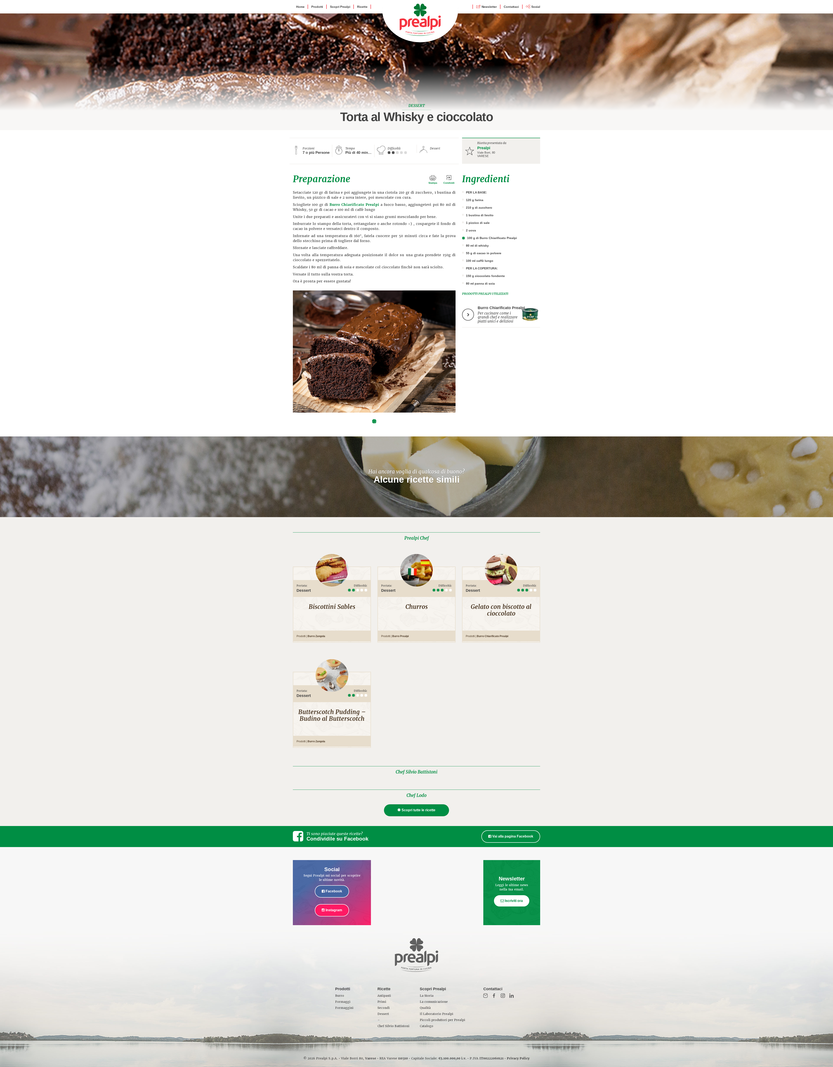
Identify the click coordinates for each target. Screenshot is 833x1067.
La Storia (426, 996)
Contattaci (511, 6)
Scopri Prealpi (340, 6)
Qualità (425, 1008)
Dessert (383, 1014)
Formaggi (342, 1002)
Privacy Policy (518, 1058)
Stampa (432, 183)
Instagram (333, 910)
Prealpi (483, 148)
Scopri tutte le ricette (418, 810)
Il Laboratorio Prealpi (436, 1014)
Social (535, 6)
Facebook (333, 891)
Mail (485, 995)
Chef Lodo (416, 795)
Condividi (448, 183)
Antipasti (384, 996)
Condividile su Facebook (337, 839)
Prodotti (317, 6)
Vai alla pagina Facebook (512, 836)
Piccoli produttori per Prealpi (442, 1020)
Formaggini (344, 1008)
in (511, 995)
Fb (494, 995)
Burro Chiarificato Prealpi (354, 204)
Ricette (362, 6)
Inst (503, 995)
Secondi (383, 1008)
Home (300, 6)
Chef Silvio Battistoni (416, 772)
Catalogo (426, 1026)
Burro (339, 996)
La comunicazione (434, 1002)
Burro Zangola (316, 636)
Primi (381, 1002)
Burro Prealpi (400, 636)
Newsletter (489, 6)
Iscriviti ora (513, 901)
